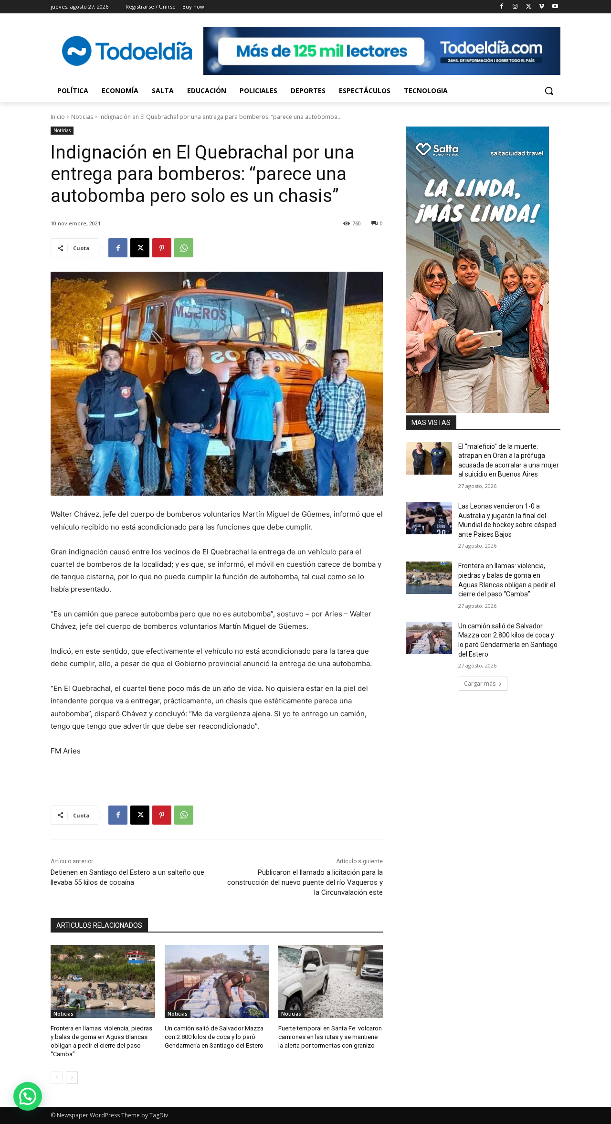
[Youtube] (554, 6)
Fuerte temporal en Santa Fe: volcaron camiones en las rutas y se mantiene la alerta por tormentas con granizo (330, 1037)
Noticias (82, 117)
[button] (548, 90)
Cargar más (479, 683)
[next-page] (72, 1077)
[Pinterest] (161, 247)
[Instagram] (515, 6)
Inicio (58, 117)
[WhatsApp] (183, 247)
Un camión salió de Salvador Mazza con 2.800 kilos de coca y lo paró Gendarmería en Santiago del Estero (214, 1037)
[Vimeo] (541, 6)
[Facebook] (501, 6)
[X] (528, 6)
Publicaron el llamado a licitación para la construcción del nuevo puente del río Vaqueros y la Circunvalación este (305, 882)
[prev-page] (57, 1077)
